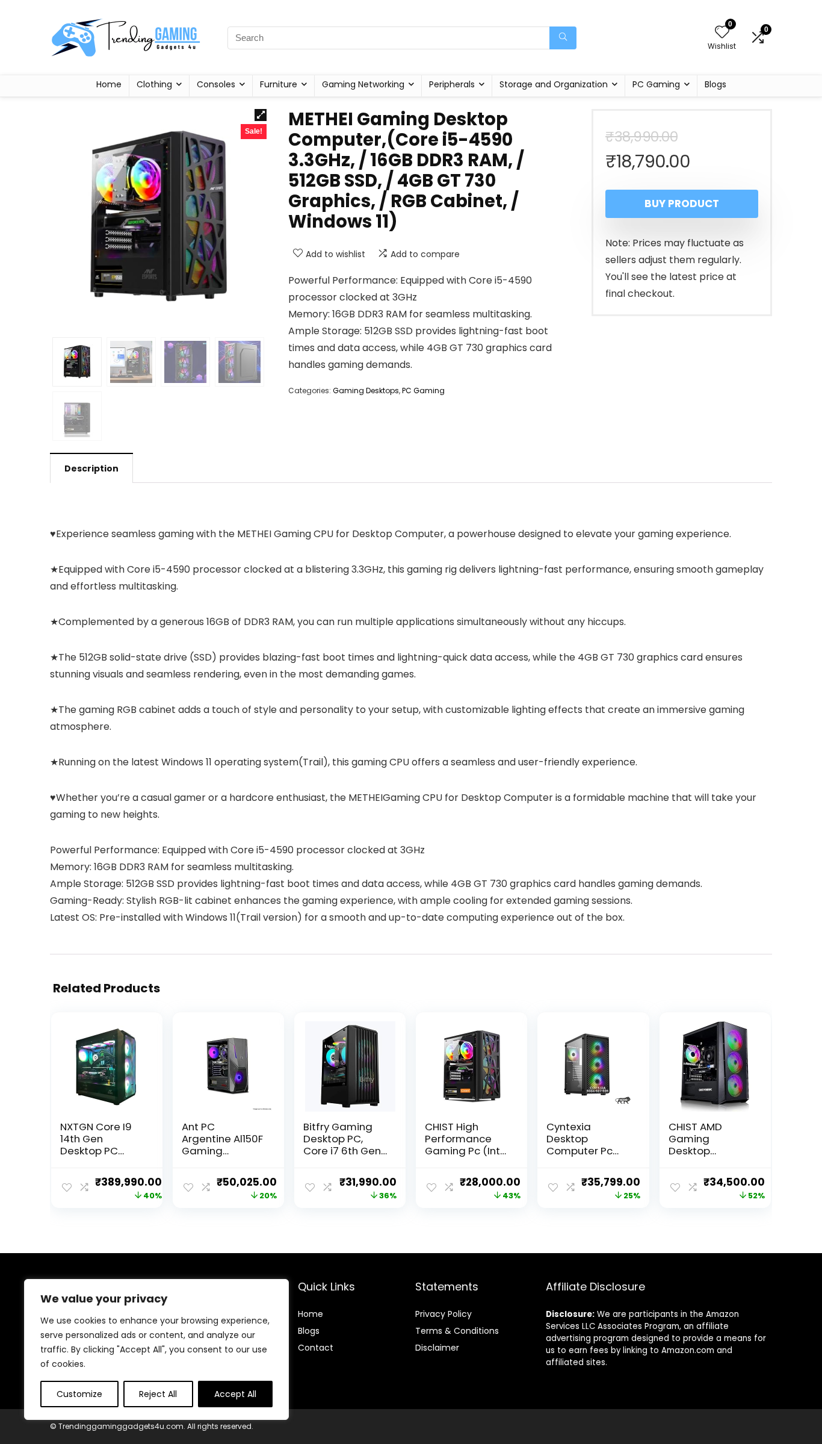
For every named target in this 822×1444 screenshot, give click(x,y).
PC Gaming (656, 84)
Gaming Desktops (366, 390)
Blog (306, 1331)
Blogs (715, 84)
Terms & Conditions (457, 1331)
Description (91, 468)
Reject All (158, 1394)
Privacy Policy (443, 1314)
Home (109, 84)
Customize (79, 1394)
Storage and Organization (553, 84)
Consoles (216, 84)
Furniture (278, 84)
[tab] (91, 468)
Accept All (235, 1394)
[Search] (562, 37)
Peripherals (452, 84)
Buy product (681, 203)
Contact (315, 1348)
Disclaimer (437, 1348)
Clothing (154, 84)
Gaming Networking (363, 84)
